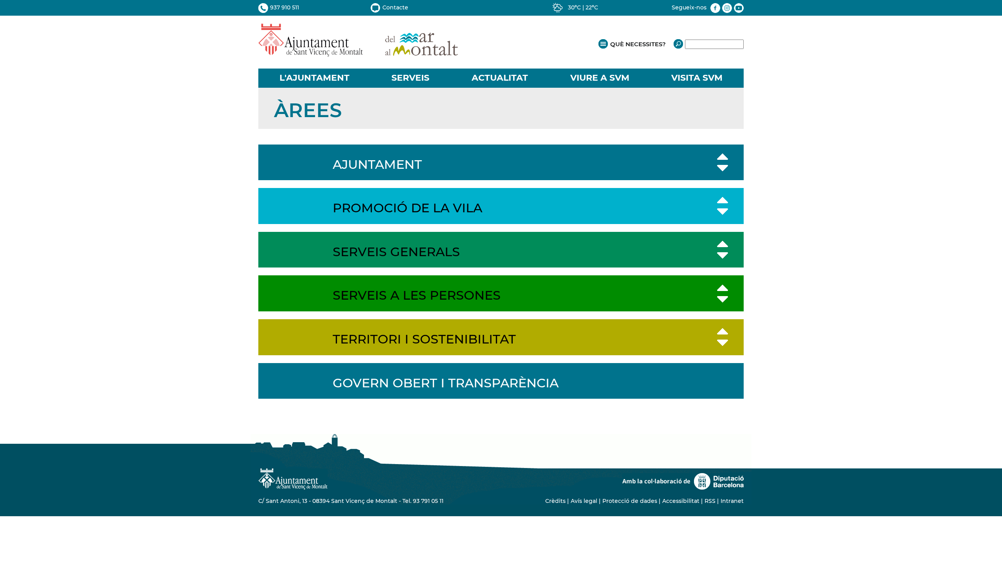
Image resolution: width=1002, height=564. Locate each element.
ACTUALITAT (500, 77)
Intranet (732, 500)
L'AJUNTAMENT (314, 77)
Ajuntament (377, 164)
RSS (710, 500)
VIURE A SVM (599, 77)
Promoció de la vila (407, 207)
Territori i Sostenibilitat (424, 339)
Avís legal (584, 500)
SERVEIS (410, 77)
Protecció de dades (629, 500)
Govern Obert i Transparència (446, 382)
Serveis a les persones (417, 295)
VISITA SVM (697, 77)
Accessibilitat (680, 500)
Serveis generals (396, 251)
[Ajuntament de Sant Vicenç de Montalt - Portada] (358, 52)
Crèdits (555, 500)
